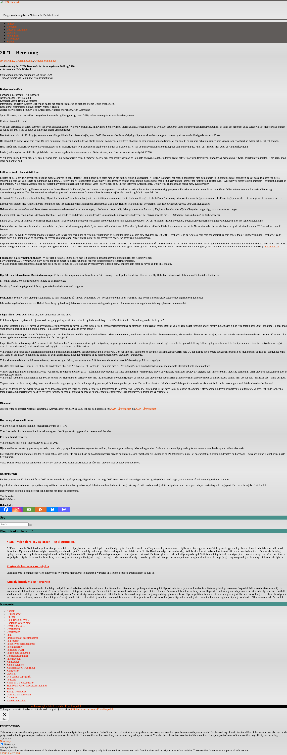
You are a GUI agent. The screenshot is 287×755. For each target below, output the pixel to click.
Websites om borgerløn (19, 694)
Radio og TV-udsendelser (20, 682)
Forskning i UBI (15, 649)
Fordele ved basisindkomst (21, 643)
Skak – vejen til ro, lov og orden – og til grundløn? (41, 541)
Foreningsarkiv (25, 60)
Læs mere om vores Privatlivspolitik (95, 709)
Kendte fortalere (15, 664)
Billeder (11, 616)
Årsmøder (12, 697)
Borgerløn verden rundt (19, 622)
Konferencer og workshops (21, 667)
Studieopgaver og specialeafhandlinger (27, 685)
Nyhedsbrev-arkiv (16, 700)
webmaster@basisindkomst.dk (47, 706)
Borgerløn (12, 26)
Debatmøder (13, 631)
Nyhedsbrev (13, 38)
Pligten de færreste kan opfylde (28, 566)
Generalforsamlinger (45, 60)
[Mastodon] (64, 509)
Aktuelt (10, 610)
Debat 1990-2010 (16, 625)
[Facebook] (6, 509)
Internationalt (13, 658)
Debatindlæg (13, 628)
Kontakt (11, 41)
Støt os (10, 688)
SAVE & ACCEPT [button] (10, 753)
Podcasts (11, 679)
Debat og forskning (17, 29)
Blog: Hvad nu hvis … (19, 619)
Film (9, 634)
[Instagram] (17, 509)
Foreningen (13, 35)
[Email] (29, 509)
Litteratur (11, 32)
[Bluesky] (52, 509)
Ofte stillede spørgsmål (19, 676)
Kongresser (13, 670)
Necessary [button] (5, 741)
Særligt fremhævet (16, 691)
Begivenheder (14, 613)
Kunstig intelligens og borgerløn (28, 581)
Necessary (9, 744)
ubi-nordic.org (272, 246)
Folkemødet (13, 640)
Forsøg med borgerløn (18, 652)
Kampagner (13, 661)
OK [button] (73, 709)
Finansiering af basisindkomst (22, 637)
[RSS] (41, 509)
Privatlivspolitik (73, 706)
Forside (10, 23)
